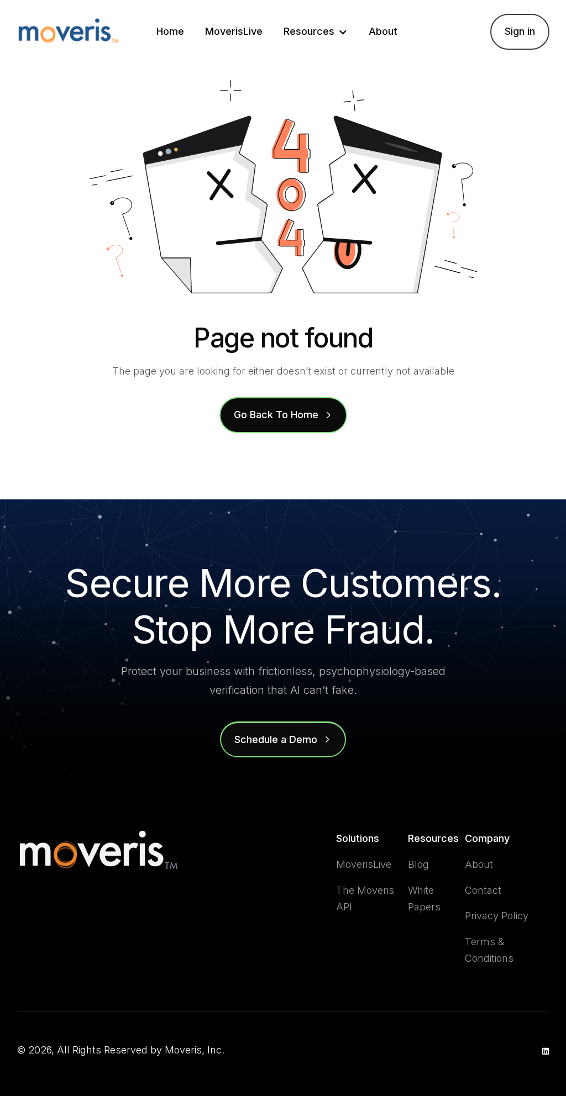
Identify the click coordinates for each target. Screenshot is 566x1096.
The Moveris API (365, 898)
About (383, 31)
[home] (69, 31)
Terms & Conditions (489, 950)
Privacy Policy (496, 915)
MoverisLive (234, 31)
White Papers (424, 898)
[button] (316, 32)
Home (170, 31)
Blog (418, 864)
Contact (483, 890)
